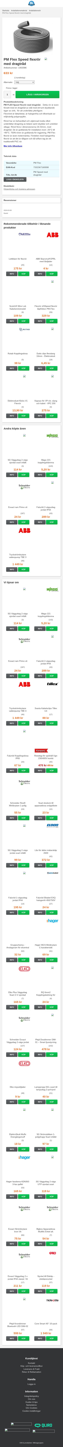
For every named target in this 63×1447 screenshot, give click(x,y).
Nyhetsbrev (31, 1405)
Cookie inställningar (31, 1411)
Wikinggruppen (38, 1443)
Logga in (32, 1384)
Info (12, 274)
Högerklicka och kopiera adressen (19, 189)
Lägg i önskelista (15, 179)
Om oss (31, 1399)
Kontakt (31, 1363)
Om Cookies (31, 1408)
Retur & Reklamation (31, 1372)
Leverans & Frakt (32, 1369)
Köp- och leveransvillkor (32, 1366)
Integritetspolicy (31, 1396)
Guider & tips (31, 1402)
